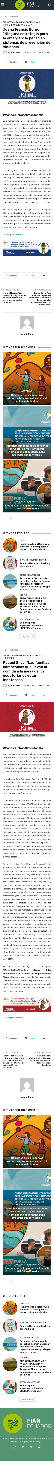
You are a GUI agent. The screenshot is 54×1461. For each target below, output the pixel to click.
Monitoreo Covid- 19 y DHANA (17, 25)
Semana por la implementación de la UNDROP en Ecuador (27, 507)
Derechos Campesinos (27, 442)
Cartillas (26, 391)
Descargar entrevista (13, 235)
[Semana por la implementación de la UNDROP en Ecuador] (27, 486)
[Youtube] (39, 1447)
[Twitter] (31, 1447)
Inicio (5, 16)
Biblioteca (13, 16)
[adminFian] (5, 52)
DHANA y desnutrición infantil (33, 560)
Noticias (23, 595)
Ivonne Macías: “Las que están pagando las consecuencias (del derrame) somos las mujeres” (14, 297)
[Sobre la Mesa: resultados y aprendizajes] (10, 563)
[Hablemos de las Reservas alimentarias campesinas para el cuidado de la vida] (27, 378)
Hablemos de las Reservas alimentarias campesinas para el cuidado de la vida (27, 398)
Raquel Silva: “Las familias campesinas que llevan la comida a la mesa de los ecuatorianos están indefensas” (40, 299)
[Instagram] (23, 1447)
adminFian (15, 52)
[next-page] (10, 518)
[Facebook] (15, 1447)
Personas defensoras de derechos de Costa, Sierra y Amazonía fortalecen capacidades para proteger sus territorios (27, 450)
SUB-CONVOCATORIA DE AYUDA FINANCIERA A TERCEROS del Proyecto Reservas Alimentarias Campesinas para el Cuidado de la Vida (35, 605)
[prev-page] (5, 518)
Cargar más (26, 636)
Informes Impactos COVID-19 (28, 22)
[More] (44, 62)
